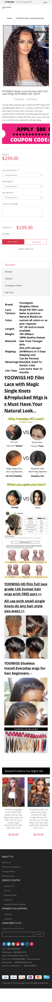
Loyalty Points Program (15, 904)
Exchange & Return (13, 285)
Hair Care (9, 292)
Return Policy (8, 876)
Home (9, 18)
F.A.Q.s (7, 890)
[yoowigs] (6, 7)
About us (6, 862)
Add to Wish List (26, 249)
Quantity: (6, 234)
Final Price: (7, 228)
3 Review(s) (18, 99)
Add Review (32, 99)
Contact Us (9, 886)
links (45, 2)
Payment (8, 919)
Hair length (7, 181)
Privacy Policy (8, 871)
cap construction (10, 170)
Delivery (8, 278)
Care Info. (8, 899)
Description (10, 264)
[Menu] (37, 9)
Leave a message (10, 203)
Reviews (8, 271)
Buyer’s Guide (10, 895)
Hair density (8, 192)
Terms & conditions (11, 867)
